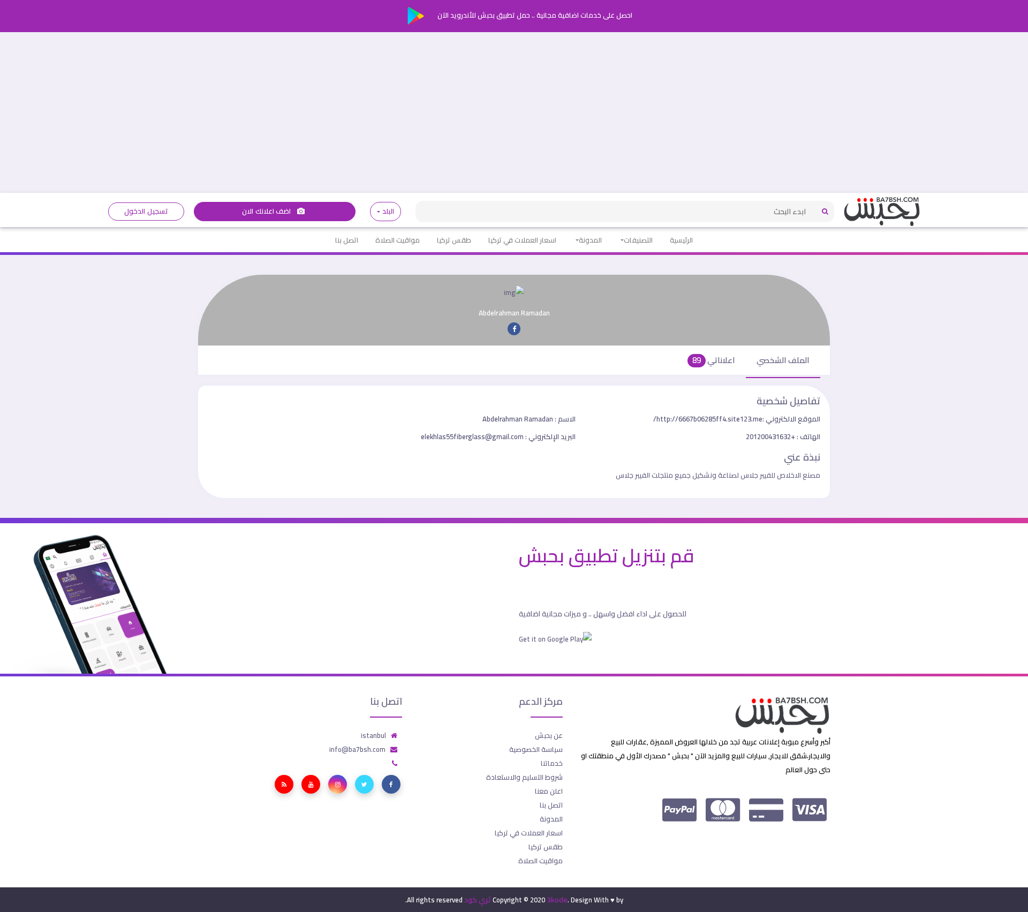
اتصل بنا (346, 239)
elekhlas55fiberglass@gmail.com (498, 436)
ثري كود (477, 900)
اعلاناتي (713, 360)
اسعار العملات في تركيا (522, 239)
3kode (557, 900)
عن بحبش (549, 735)
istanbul (373, 735)
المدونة (590, 239)
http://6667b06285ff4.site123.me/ (736, 418)
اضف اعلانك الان (267, 211)
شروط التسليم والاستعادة (524, 777)
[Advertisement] (514, 112)
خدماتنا (552, 763)
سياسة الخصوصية (536, 749)
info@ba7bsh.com (357, 749)
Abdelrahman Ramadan (529, 418)
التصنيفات (638, 239)
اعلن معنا (549, 791)
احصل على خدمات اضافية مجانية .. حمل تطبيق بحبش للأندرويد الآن (534, 15)
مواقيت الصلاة (397, 239)
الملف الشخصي (783, 360)
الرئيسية (681, 239)
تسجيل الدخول (146, 211)
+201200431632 (783, 436)
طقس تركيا (454, 239)
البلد (388, 211)
